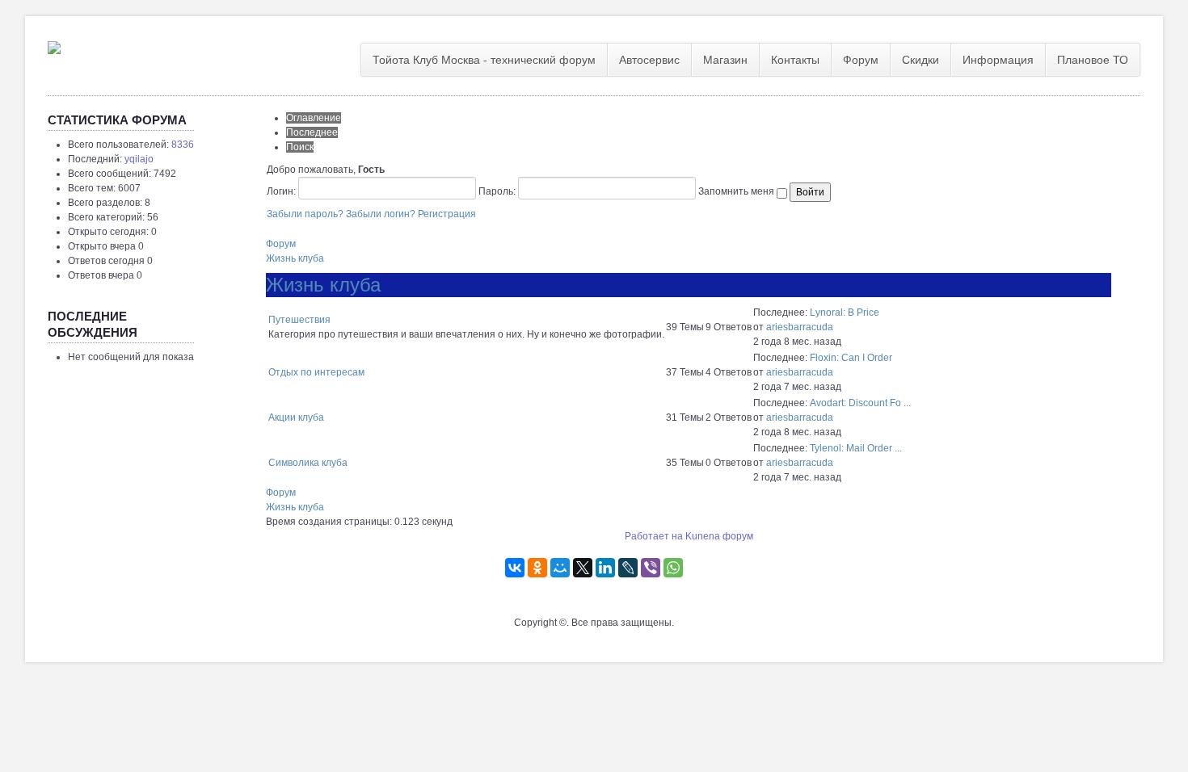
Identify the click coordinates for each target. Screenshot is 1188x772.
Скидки (920, 59)
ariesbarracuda (799, 327)
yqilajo (139, 159)
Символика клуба (308, 462)
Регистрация (447, 214)
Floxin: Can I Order (851, 357)
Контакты (795, 59)
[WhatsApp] (673, 567)
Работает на (654, 536)
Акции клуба (296, 417)
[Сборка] (54, 44)
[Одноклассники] (537, 567)
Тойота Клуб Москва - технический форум (484, 59)
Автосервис (649, 59)
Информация (998, 59)
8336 (182, 144)
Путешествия (299, 319)
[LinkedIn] (605, 567)
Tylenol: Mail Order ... (856, 448)
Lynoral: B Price (844, 312)
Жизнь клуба (295, 258)
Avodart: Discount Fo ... (860, 403)
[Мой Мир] (560, 567)
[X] (582, 567)
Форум (860, 59)
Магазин (725, 59)
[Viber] (650, 567)
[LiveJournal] (628, 567)
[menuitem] (484, 60)
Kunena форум (719, 536)
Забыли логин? (380, 214)
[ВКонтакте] (514, 567)
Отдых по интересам (316, 372)
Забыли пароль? (305, 214)
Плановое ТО (1092, 59)
